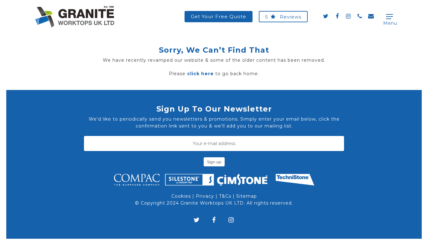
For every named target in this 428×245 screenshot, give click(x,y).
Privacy (205, 196)
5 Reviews (283, 17)
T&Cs (225, 196)
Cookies (181, 196)
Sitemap (246, 196)
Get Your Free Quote (218, 16)
